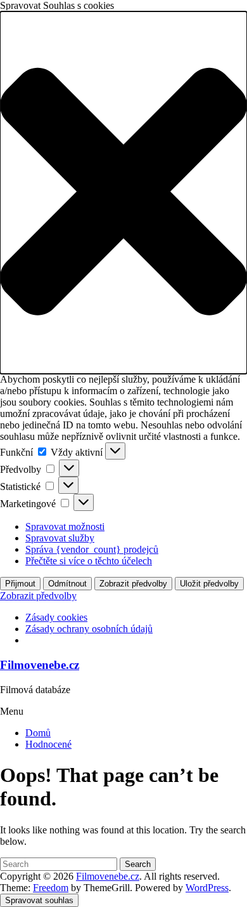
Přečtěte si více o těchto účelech (88, 560)
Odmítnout (67, 583)
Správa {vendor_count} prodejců (91, 549)
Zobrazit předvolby (133, 583)
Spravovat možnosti (64, 526)
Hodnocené (48, 744)
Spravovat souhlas (39, 900)
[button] (123, 192)
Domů (38, 732)
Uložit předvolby (209, 583)
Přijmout (20, 583)
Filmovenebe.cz (39, 665)
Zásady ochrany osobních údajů (89, 628)
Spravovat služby (59, 538)
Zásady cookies (56, 617)
